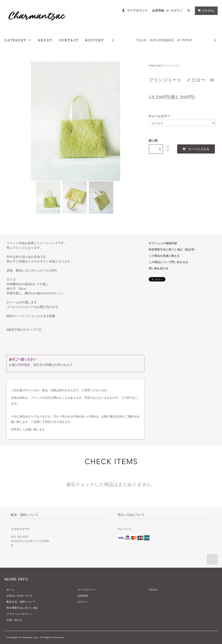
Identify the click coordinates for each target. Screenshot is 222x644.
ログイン (177, 10)
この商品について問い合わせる (168, 262)
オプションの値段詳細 (163, 243)
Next (215, 37)
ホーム (10, 589)
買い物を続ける (158, 268)
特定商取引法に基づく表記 (22, 607)
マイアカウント (137, 10)
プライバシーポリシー (20, 614)
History (153, 589)
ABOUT (45, 40)
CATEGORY (16, 40)
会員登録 (158, 10)
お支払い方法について (20, 595)
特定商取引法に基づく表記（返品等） (173, 249)
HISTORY (94, 40)
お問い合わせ (14, 620)
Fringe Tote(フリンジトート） (165, 65)
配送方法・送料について (21, 601)
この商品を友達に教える (164, 255)
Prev (112, 37)
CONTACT (69, 40)
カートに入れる (198, 149)
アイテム (208, 10)
